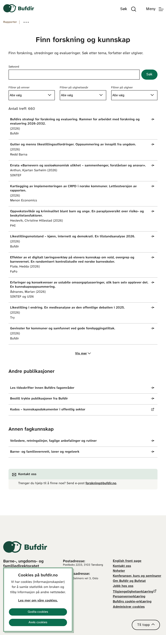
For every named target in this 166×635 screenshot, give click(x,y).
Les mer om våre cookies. (38, 600)
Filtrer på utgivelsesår (74, 87)
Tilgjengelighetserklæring (133, 592)
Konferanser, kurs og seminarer (137, 576)
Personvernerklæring (129, 596)
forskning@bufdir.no (101, 483)
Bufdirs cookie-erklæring (132, 601)
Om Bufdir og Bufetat (129, 581)
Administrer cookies (129, 607)
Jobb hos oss (123, 586)
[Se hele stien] (26, 22)
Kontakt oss (122, 566)
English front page (127, 561)
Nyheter (119, 571)
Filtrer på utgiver (122, 87)
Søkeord (14, 66)
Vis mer (81, 353)
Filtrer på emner (19, 87)
